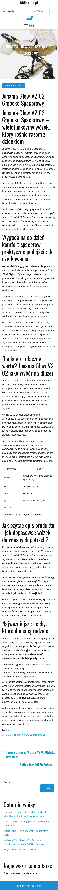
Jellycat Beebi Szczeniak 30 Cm (20, 849)
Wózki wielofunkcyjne (34, 735)
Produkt (18, 735)
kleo (8, 730)
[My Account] (27, 19)
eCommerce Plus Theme (29, 886)
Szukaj (7, 782)
